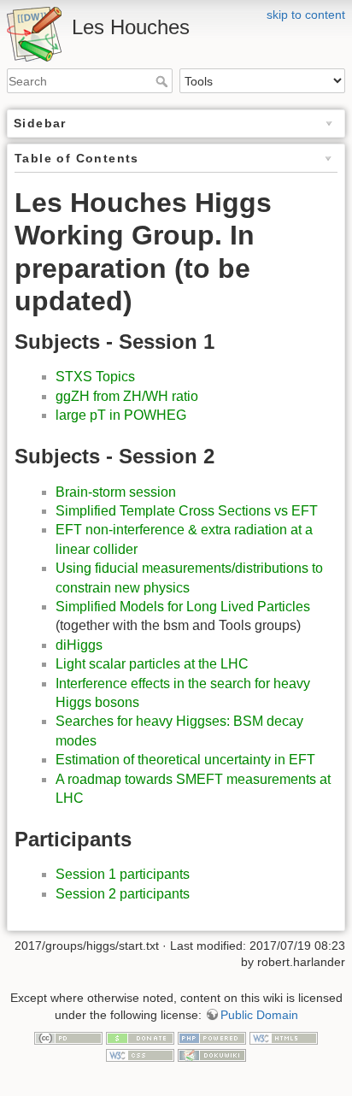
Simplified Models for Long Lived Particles (183, 606)
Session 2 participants (123, 894)
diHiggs (79, 645)
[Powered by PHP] (212, 1037)
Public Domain (259, 1015)
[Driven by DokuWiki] (212, 1054)
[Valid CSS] (140, 1054)
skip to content (306, 14)
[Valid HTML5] (283, 1037)
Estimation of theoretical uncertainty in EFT (185, 759)
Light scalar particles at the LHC (152, 664)
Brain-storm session (116, 492)
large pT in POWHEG (121, 415)
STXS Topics (95, 376)
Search (163, 81)
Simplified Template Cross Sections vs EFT (187, 511)
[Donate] (140, 1037)
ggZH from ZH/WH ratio (127, 396)
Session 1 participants (123, 874)
